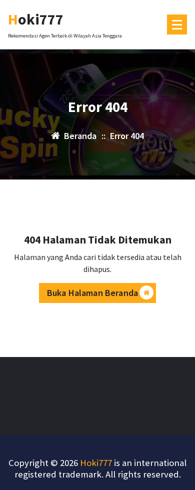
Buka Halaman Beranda (92, 292)
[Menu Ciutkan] (177, 24)
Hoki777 (96, 462)
